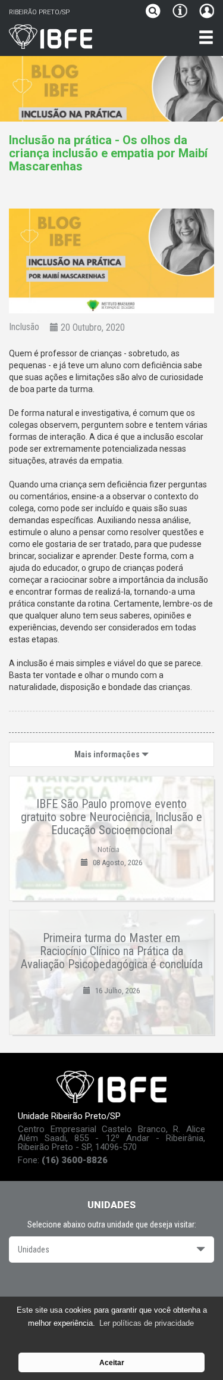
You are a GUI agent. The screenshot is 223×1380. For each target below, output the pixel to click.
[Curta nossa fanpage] (78, 1287)
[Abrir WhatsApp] (193, 1350)
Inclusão (24, 327)
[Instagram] (144, 1287)
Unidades (33, 1249)
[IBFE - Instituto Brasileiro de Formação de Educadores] (83, 36)
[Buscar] (156, 12)
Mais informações (108, 754)
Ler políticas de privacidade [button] (146, 1323)
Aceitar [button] (111, 1362)
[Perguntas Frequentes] (180, 12)
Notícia (109, 849)
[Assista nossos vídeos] (111, 1287)
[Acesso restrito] (203, 12)
